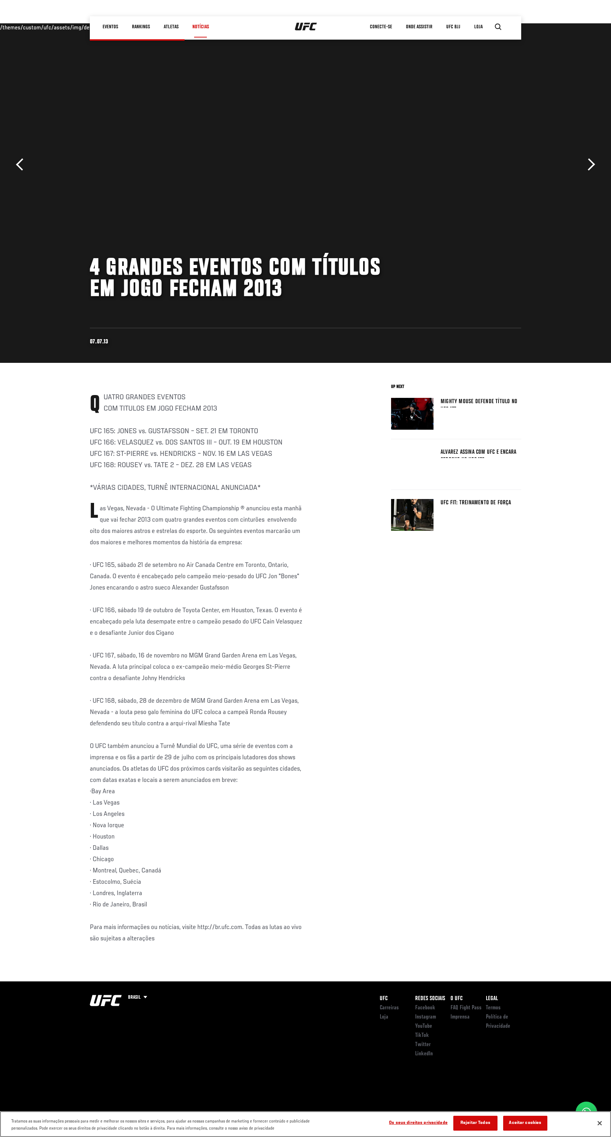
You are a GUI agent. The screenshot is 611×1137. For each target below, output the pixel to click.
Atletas (171, 27)
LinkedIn (424, 1054)
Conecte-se (381, 27)
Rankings (141, 27)
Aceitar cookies (525, 1123)
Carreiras (389, 1008)
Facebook (425, 1008)
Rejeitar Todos (475, 1123)
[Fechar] (599, 1123)
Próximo (589, 164)
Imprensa (460, 1017)
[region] (305, 1124)
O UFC (456, 999)
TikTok (422, 1035)
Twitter (423, 1045)
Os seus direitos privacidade (418, 1123)
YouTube (423, 1026)
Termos (493, 1008)
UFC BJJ (453, 27)
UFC (384, 999)
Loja (384, 1017)
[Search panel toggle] (498, 27)
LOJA (478, 27)
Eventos (110, 27)
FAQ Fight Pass (466, 1008)
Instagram (425, 1017)
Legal (492, 999)
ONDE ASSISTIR (419, 27)
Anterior (22, 164)
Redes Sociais (430, 999)
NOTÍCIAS (200, 27)
